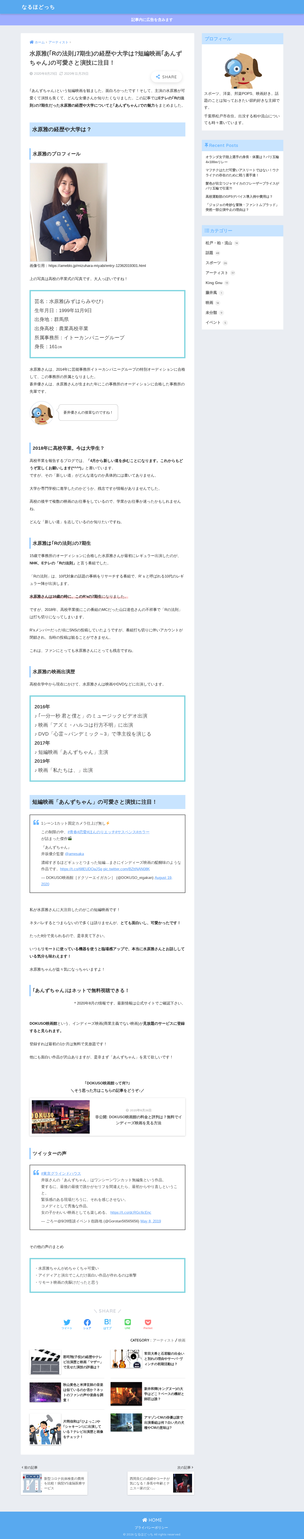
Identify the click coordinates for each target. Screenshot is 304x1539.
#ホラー (143, 832)
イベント (216, 322)
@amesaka (74, 854)
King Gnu (217, 283)
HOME (154, 1520)
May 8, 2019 (150, 1221)
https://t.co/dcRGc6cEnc (130, 1212)
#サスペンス (125, 832)
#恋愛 (82, 832)
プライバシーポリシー (151, 1527)
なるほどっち (38, 7)
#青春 (72, 832)
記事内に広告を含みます (152, 20)
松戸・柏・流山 (222, 243)
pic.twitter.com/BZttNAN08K (126, 869)
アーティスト (163, 1340)
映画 (181, 1340)
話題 (212, 253)
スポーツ (216, 263)
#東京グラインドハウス (61, 1173)
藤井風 (214, 293)
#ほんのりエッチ (101, 832)
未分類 (214, 313)
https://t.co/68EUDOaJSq (81, 869)
